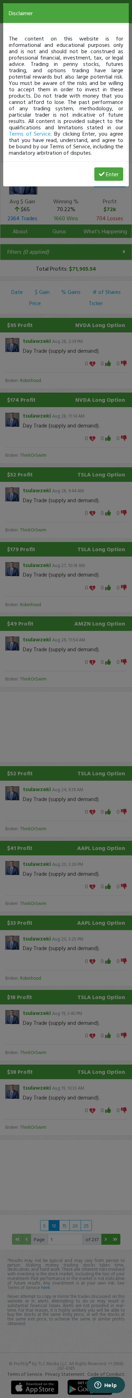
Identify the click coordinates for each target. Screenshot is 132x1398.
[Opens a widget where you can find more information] (105, 1385)
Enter (112, 174)
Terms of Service (30, 133)
